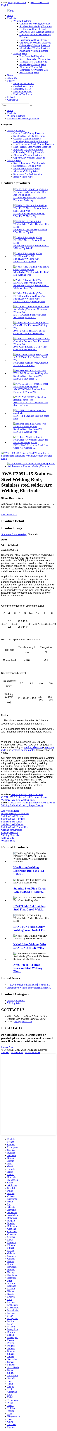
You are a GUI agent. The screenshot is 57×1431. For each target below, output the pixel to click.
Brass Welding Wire (29, 72)
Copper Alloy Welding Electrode (35, 42)
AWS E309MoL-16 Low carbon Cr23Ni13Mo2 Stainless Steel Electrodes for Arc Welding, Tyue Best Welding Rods (24, 797)
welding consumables (23, 750)
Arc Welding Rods (10, 810)
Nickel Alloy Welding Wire (32, 64)
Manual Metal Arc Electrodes (15, 813)
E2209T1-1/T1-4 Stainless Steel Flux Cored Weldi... (29, 908)
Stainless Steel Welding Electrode (35, 26)
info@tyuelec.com (17, 2)
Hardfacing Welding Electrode (34, 40)
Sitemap (5, 1052)
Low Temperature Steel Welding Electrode (33, 144)
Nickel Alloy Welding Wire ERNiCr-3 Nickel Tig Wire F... (31, 247)
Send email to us (9, 514)
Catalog (11, 97)
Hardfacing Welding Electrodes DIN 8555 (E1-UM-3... (29, 871)
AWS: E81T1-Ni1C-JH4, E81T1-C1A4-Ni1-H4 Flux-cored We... (29, 332)
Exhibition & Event (22, 91)
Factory (11, 80)
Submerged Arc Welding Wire (33, 70)
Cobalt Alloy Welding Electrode (34, 45)
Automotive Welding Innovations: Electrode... (29, 987)
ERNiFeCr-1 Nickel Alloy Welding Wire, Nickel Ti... (29, 928)
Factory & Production (23, 83)
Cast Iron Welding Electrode (33, 29)
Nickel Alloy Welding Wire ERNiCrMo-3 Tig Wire (26, 260)
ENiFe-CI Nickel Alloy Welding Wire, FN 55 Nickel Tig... (29, 215)
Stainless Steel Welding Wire (33, 61)
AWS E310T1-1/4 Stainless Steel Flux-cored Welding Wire (29, 390)
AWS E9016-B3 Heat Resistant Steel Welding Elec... (27, 968)
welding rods (7, 838)
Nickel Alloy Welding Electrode (34, 48)
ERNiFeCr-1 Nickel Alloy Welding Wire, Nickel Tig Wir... (30, 231)
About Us (12, 78)
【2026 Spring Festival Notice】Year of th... (28, 984)
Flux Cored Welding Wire (31, 56)
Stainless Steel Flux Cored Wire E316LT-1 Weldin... (29, 890)
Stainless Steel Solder (11, 821)
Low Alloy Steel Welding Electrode (36, 31)
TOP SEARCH (32, 1052)
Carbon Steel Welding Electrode (34, 23)
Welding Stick (8, 840)
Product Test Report (23, 94)
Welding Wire (20, 53)
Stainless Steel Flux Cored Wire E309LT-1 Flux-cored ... (28, 377)
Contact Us (12, 99)
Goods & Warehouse (23, 86)
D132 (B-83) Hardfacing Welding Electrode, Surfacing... (29, 199)
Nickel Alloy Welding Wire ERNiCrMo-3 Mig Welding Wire (29, 300)
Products (11, 18)
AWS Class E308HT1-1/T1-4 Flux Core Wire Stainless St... (30, 348)
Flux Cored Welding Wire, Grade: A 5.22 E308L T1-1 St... (30, 364)
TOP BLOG (17, 1052)
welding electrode (33, 747)
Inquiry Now (7, 1047)
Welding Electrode (22, 21)
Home (10, 15)
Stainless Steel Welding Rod (14, 827)
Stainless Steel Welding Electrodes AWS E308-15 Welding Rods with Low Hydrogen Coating (28, 804)
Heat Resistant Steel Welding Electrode (32, 147)
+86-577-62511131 (40, 2)
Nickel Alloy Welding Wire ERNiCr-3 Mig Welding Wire (31, 286)
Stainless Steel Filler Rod (13, 819)
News (10, 75)
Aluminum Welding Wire (31, 67)
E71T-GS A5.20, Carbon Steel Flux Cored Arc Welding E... (30, 446)
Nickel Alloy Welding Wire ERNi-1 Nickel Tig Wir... (29, 946)
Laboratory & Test (22, 89)
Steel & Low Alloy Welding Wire (35, 59)
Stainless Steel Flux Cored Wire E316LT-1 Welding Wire (28, 430)
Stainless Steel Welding (14, 534)
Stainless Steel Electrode (13, 816)
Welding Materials (10, 835)
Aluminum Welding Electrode (33, 51)
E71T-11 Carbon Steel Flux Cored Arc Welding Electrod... (29, 316)
